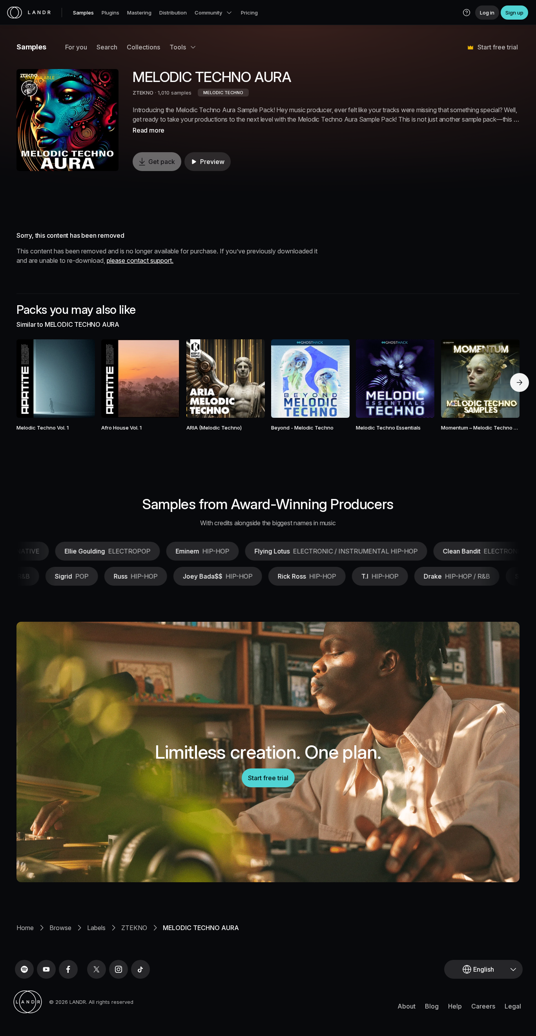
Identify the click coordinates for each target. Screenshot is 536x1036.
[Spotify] (24, 969)
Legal (513, 1006)
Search (107, 47)
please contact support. (140, 260)
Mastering (139, 12)
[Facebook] (68, 969)
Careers (483, 1006)
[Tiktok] (140, 969)
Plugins (110, 12)
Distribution (173, 12)
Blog (432, 1006)
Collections (143, 47)
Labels (96, 928)
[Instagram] (118, 969)
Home (25, 928)
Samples (83, 12)
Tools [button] (178, 47)
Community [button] (208, 12)
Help (455, 1006)
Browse (60, 928)
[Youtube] (46, 969)
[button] (466, 12)
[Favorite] (33, 378)
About (406, 1006)
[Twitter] (96, 969)
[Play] (67, 120)
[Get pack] (78, 378)
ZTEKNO (143, 92)
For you (76, 47)
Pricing (249, 12)
